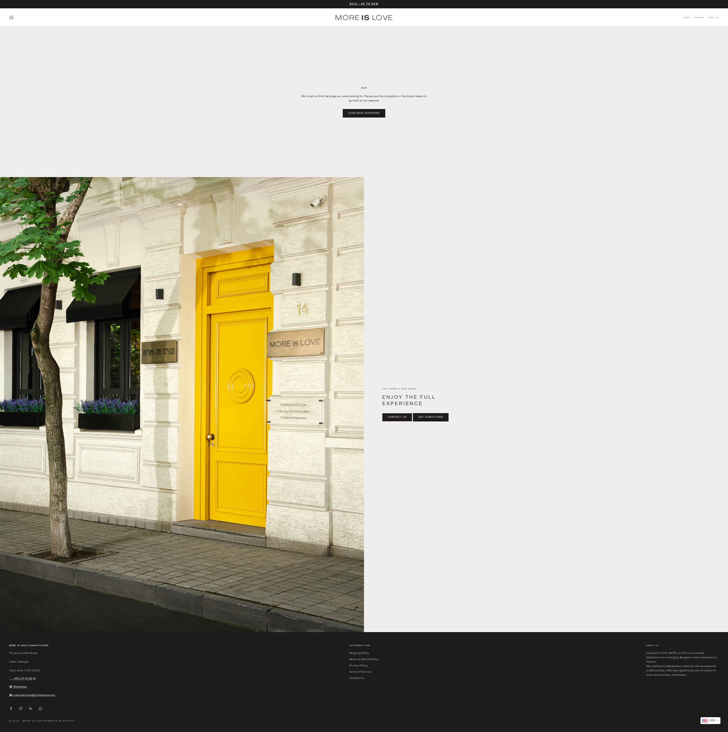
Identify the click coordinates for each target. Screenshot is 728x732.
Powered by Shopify (59, 721)
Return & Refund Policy (364, 659)
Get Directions (430, 417)
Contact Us (397, 417)
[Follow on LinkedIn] (31, 708)
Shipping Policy (359, 653)
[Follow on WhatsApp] (40, 708)
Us (656, 645)
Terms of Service (360, 672)
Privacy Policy (358, 666)
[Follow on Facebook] (11, 708)
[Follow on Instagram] (21, 708)
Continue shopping (364, 113)
